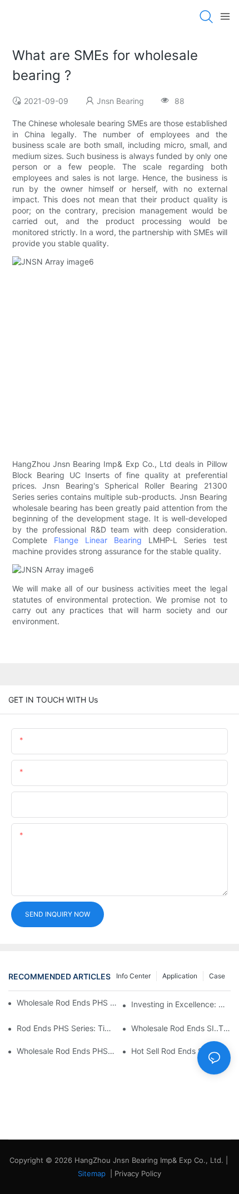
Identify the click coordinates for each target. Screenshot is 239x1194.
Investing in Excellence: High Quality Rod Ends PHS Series (181, 1004)
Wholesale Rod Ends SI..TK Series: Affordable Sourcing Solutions (181, 1028)
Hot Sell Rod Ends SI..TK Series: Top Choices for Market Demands (181, 1051)
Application (179, 976)
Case (217, 976)
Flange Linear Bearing (98, 540)
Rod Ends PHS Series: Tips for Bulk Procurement (66, 1028)
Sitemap (92, 1173)
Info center (133, 976)
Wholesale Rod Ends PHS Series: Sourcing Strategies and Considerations (66, 1051)
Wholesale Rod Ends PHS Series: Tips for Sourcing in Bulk (67, 1002)
